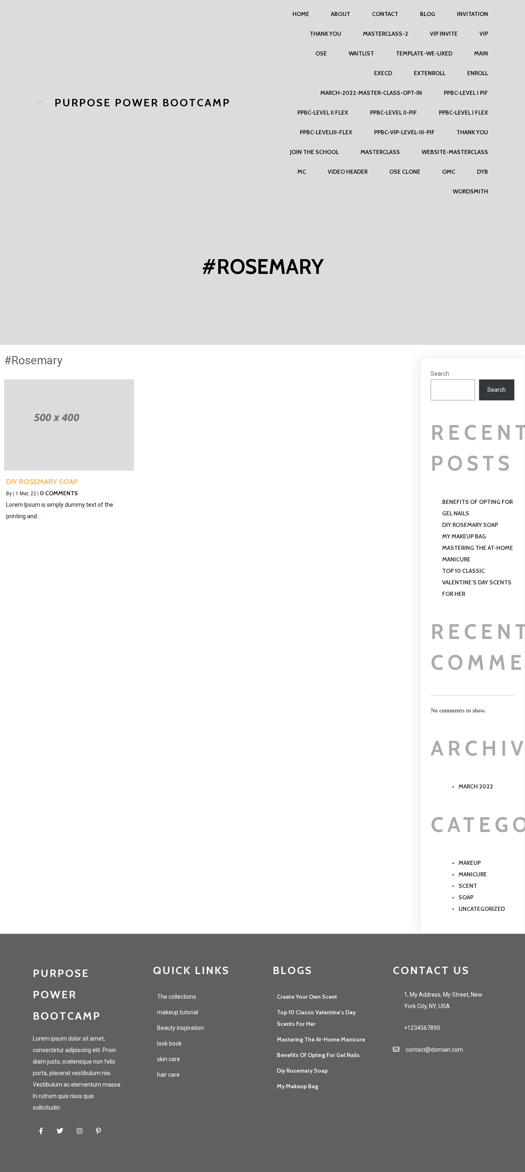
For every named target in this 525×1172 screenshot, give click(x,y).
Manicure (473, 874)
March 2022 (476, 786)
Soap (466, 897)
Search (440, 373)
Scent (468, 885)
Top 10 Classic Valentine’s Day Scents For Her (476, 582)
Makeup (470, 862)
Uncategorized (482, 908)
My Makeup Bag (464, 536)
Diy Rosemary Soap (470, 525)
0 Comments (59, 493)
